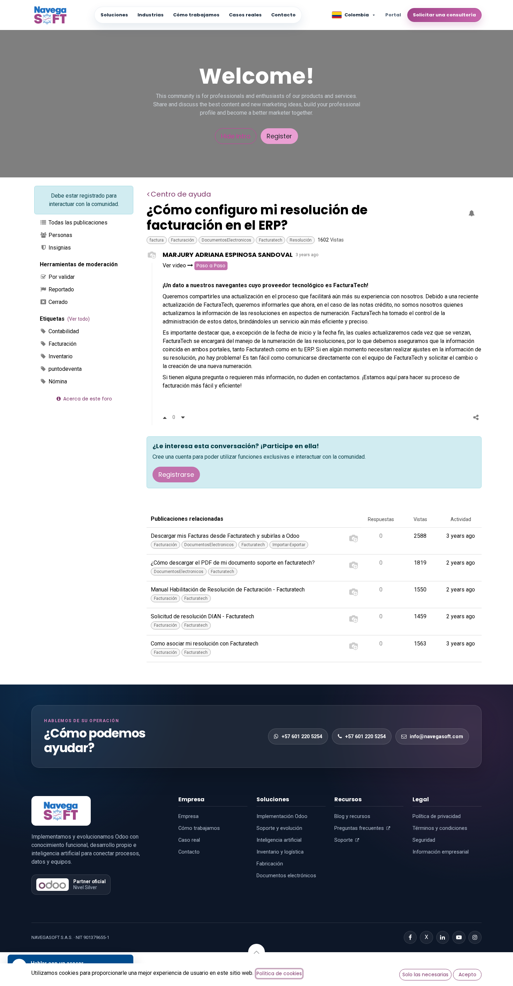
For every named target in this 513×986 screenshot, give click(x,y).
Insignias (59, 247)
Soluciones (114, 15)
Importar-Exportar (289, 544)
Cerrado (57, 302)
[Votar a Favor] (165, 417)
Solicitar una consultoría (444, 15)
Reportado (60, 289)
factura (157, 240)
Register (279, 136)
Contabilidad (63, 331)
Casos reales (245, 15)
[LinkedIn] (442, 937)
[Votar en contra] (183, 417)
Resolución (301, 240)
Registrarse (176, 474)
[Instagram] (475, 937)
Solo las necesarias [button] (425, 974)
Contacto (283, 15)
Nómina (57, 381)
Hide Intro (236, 136)
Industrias (150, 15)
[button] (256, 952)
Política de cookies (279, 973)
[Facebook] (410, 937)
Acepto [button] (467, 974)
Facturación (61, 344)
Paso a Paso (210, 265)
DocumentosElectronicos (226, 240)
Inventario (60, 356)
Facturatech (270, 240)
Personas (59, 235)
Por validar (61, 277)
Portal (393, 15)
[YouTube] (459, 937)
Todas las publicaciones (77, 222)
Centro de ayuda (181, 194)
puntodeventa (64, 369)
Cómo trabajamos (196, 15)
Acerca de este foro (87, 398)
